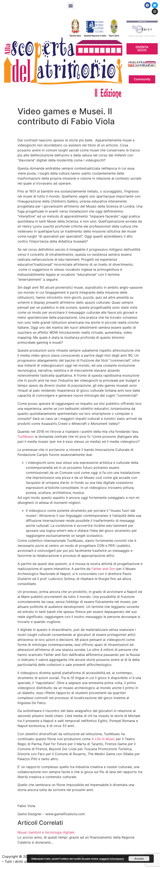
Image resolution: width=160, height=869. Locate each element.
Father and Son (103, 569)
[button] (70, 5)
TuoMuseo (26, 436)
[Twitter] (155, 5)
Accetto (139, 858)
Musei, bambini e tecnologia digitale (46, 832)
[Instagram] (155, 11)
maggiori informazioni (111, 858)
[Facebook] (147, 5)
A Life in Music (103, 739)
